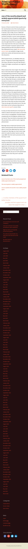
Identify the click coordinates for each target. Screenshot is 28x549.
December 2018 (6, 472)
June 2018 (5, 486)
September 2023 (7, 335)
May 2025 (5, 287)
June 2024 (5, 313)
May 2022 (5, 373)
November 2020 (6, 416)
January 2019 (6, 469)
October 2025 (6, 275)
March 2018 (5, 493)
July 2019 (5, 455)
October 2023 (6, 332)
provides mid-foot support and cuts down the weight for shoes (15, 203)
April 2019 (5, 462)
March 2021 (5, 407)
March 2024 (5, 320)
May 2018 (5, 489)
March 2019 (5, 465)
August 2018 (6, 481)
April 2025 (5, 289)
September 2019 (7, 450)
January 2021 (6, 412)
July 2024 (5, 311)
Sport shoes (6, 508)
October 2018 (6, 477)
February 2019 (6, 467)
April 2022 (5, 376)
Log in (4, 518)
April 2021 (5, 404)
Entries (5, 520)
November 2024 (6, 301)
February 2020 (6, 438)
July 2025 (5, 282)
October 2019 (6, 448)
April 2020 (5, 433)
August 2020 (6, 424)
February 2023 (6, 352)
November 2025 (6, 272)
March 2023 (5, 349)
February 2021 (6, 409)
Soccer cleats (6, 506)
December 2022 (6, 356)
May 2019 (5, 460)
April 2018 (5, 491)
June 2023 (5, 342)
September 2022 (7, 364)
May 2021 (5, 402)
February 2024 (6, 323)
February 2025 (6, 294)
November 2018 (6, 474)
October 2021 (6, 390)
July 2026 (5, 253)
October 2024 (6, 304)
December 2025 (6, 270)
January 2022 (6, 383)
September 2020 (7, 421)
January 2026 (6, 268)
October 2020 (6, 419)
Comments (6, 523)
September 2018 (7, 479)
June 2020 (5, 428)
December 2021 (6, 385)
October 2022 (6, 361)
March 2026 (5, 263)
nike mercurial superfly (8, 107)
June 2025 (5, 284)
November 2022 (6, 359)
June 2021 (5, 400)
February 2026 (6, 265)
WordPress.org (6, 525)
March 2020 (5, 436)
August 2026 (6, 251)
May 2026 (5, 258)
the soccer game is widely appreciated (12, 184)
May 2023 (5, 344)
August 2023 (6, 337)
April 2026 (5, 260)
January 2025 (6, 296)
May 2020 (5, 431)
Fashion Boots (15, 23)
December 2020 (6, 414)
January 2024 (6, 325)
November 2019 (6, 445)
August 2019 (6, 453)
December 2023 (6, 328)
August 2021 (6, 395)
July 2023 (5, 340)
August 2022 (6, 366)
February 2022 (6, 380)
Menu (3, 10)
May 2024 (5, 316)
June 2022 (5, 371)
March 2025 (5, 292)
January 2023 (6, 354)
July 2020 (5, 426)
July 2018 (5, 484)
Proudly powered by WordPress (14, 546)
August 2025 (6, 280)
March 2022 (5, 378)
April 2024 (5, 318)
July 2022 (5, 368)
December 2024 (6, 299)
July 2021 (5, 397)
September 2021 (7, 392)
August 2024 (6, 308)
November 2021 (6, 388)
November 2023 (6, 330)
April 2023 (5, 347)
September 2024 (7, 306)
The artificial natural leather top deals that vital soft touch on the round (10, 235)
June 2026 (5, 256)
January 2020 (6, 441)
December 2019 (6, 443)
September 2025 (7, 277)
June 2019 (5, 457)
